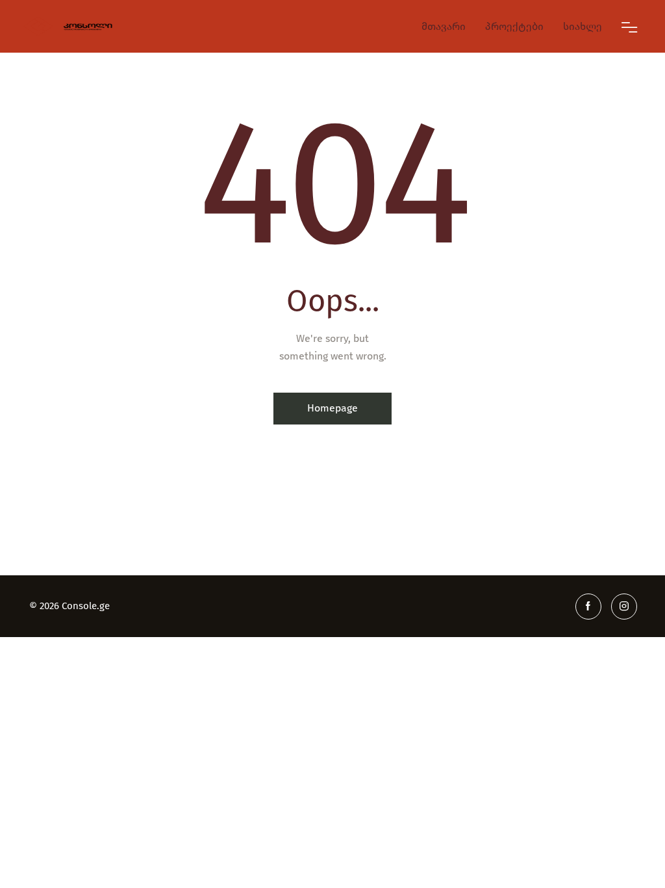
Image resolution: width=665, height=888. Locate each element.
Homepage (332, 408)
